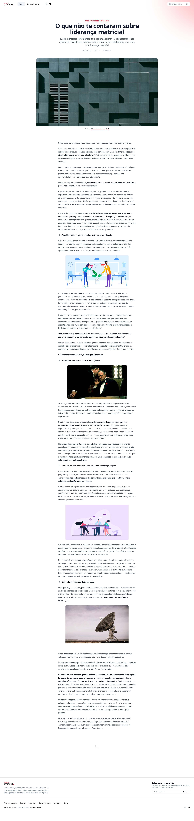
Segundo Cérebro (33, 4)
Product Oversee (9, 807)
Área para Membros (10, 803)
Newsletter (32, 803)
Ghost (33, 807)
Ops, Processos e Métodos (97, 21)
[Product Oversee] (9, 4)
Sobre (66, 803)
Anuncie (56, 803)
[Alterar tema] (46, 4)
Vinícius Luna (106, 51)
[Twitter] (50, 4)
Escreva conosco (44, 803)
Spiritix (38, 807)
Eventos (23, 803)
